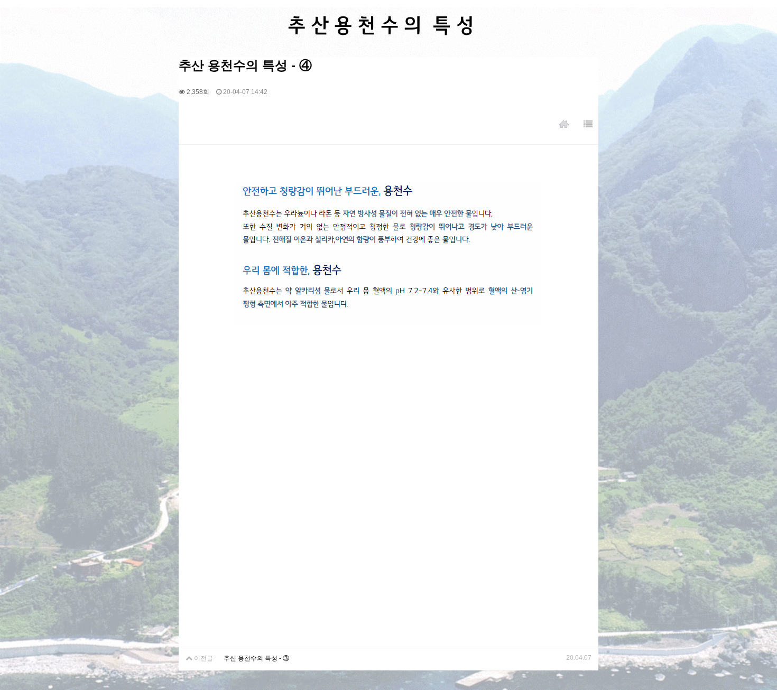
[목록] (588, 124)
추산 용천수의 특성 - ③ (256, 658)
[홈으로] (564, 124)
